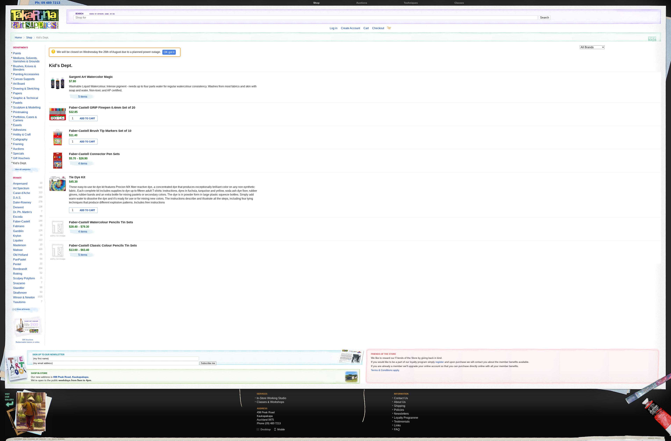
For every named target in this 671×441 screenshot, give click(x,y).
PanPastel (19, 259)
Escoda (18, 216)
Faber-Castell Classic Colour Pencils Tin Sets (103, 245)
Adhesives (19, 129)
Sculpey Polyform (24, 278)
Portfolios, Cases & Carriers (25, 119)
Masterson (19, 245)
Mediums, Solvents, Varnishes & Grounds (26, 60)
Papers (17, 93)
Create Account (350, 28)
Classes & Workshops (270, 401)
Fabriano (18, 226)
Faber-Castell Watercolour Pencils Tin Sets (101, 222)
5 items (82, 96)
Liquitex (18, 240)
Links (397, 425)
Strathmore (20, 292)
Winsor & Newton (24, 297)
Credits (599, 438)
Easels (17, 125)
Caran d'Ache (21, 193)
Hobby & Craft (22, 134)
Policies (399, 409)
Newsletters (401, 413)
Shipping (399, 405)
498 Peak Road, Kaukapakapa (70, 377)
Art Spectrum (21, 188)
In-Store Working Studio (271, 398)
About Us (400, 401)
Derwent (18, 207)
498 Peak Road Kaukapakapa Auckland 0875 (266, 416)
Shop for (367, 14)
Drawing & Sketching (26, 88)
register (439, 362)
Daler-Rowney (22, 202)
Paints (17, 53)
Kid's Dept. (20, 163)
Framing (18, 144)
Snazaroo (19, 283)
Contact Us (401, 398)
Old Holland (20, 254)
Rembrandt (20, 268)
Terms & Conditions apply (385, 370)
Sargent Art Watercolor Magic (91, 77)
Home (18, 37)
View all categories (23, 169)
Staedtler (18, 287)
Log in (333, 28)
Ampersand (20, 183)
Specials (18, 153)
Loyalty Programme (406, 417)
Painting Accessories (26, 74)
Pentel (17, 264)
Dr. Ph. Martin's (22, 212)
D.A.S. (17, 197)
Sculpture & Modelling (27, 107)
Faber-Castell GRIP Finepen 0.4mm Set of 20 (102, 107)
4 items (82, 163)
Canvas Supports (24, 79)
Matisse (18, 249)
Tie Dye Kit (77, 177)
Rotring (17, 273)
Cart (366, 28)
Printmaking (20, 112)
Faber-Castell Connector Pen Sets (94, 154)
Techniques (411, 2)
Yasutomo (19, 302)
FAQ (397, 429)
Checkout (378, 28)
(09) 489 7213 (273, 423)
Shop (316, 2)
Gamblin (18, 231)
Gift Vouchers (21, 158)
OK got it (169, 52)
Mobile (281, 429)
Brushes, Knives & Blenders (24, 68)
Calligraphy (20, 139)
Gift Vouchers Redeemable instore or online (27, 341)
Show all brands (23, 309)
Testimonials (402, 421)
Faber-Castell (21, 221)
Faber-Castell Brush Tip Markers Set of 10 (100, 131)
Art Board (19, 83)
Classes (459, 2)
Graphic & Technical (25, 98)
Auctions (361, 2)
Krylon (17, 235)
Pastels (17, 102)
